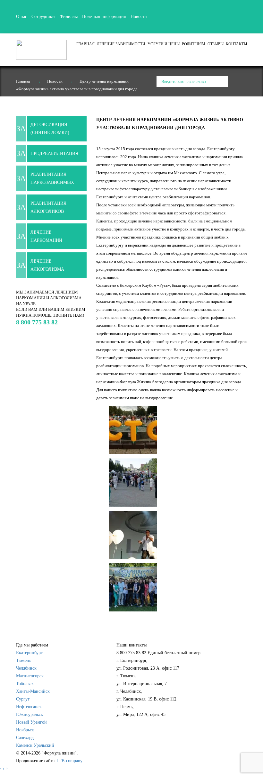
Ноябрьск (25, 729)
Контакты (236, 44)
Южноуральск (29, 714)
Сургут (23, 699)
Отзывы (216, 44)
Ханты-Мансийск (33, 691)
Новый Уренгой (31, 722)
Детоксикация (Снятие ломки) (49, 128)
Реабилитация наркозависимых (52, 178)
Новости (139, 16)
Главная (85, 44)
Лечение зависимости (121, 44)
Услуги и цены (164, 44)
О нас (21, 16)
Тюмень (23, 660)
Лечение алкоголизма (47, 265)
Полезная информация (104, 16)
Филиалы (69, 16)
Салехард (25, 737)
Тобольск (25, 683)
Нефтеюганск (29, 706)
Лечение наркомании (46, 236)
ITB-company (69, 760)
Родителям (193, 44)
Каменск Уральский (35, 745)
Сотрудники (43, 16)
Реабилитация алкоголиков (48, 207)
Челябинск (26, 668)
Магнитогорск (30, 675)
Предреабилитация (54, 153)
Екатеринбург (29, 652)
